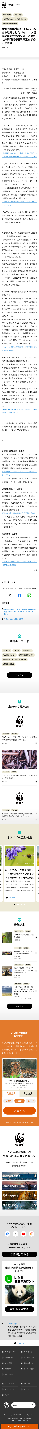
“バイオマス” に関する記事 (13, 619)
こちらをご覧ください (22, 1420)
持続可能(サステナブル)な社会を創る (14, 19)
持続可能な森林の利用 (10, 23)
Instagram (31, 1234)
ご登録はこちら (19, 1254)
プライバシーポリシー (11, 1389)
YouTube (23, 1234)
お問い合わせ (9, 1374)
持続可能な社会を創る (20, 1187)
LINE (29, 595)
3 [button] (21, 904)
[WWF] (2, 1323)
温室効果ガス (27, 650)
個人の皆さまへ (29, 1357)
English (7, 1395)
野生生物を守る (20, 1196)
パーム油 (16, 650)
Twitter (9, 595)
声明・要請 (18, 15)
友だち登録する (19, 1309)
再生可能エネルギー (9, 655)
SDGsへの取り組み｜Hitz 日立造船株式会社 (19, 513)
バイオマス (6, 650)
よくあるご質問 (29, 1369)
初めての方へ (9, 1357)
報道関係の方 (28, 1363)
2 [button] (18, 904)
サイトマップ (28, 1389)
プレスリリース (9, 1383)
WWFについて (10, 1352)
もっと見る (19, 675)
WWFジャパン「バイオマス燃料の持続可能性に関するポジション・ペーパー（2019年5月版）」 (20, 611)
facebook (19, 595)
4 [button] (24, 904)
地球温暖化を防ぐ (8, 664)
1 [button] (14, 904)
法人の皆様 (8, 1363)
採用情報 (8, 1369)
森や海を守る (20, 1206)
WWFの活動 (7, 15)
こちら (31, 1122)
